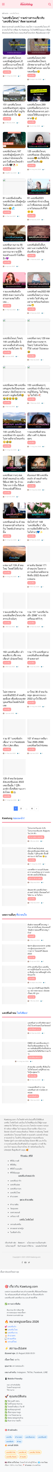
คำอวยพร (14, 1196)
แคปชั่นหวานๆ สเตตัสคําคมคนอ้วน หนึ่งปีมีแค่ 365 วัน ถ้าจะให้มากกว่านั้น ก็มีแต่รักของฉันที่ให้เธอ (13, 481)
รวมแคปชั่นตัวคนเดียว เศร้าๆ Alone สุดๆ (36, 435)
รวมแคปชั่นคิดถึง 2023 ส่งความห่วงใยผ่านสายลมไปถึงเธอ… (13, 296)
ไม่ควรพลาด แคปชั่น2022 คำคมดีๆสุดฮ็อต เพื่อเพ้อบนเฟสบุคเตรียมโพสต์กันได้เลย (14, 698)
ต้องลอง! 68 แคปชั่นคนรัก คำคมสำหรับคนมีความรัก (37, 478)
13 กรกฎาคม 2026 (22, 1061)
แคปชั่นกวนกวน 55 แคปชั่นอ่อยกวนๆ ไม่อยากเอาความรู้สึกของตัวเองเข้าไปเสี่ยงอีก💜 (13, 251)
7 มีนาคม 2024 (34, 1001)
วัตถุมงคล (14, 1208)
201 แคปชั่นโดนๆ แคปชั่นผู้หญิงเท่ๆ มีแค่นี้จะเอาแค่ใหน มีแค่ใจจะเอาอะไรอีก (13, 63)
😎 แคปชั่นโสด (11, 1329)
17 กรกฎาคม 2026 (35, 446)
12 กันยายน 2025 (10, 753)
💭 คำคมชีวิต (10, 1338)
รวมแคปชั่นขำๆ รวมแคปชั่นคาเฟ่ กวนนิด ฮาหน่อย (38, 1090)
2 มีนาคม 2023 (34, 841)
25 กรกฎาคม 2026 (10, 540)
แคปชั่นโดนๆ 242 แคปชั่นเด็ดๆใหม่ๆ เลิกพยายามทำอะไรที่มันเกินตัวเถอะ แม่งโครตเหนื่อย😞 (38, 64)
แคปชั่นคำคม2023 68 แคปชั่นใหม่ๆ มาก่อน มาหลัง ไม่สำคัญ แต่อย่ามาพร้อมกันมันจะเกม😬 (38, 298)
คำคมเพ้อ (32, 1076)
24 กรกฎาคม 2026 (35, 169)
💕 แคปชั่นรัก (10, 1326)
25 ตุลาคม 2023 (34, 961)
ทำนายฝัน (14, 1204)
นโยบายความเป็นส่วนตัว (36, 1242)
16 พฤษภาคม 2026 (35, 982)
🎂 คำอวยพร (10, 1335)
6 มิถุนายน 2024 (34, 882)
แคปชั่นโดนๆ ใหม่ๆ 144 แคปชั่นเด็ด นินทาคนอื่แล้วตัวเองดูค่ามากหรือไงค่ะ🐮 (13, 343)
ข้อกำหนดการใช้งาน (25, 1246)
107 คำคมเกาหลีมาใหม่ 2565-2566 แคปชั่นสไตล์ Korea (37, 742)
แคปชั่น (7, 72)
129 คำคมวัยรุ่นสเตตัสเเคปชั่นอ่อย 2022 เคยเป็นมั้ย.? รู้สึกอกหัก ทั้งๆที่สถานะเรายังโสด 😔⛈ (14, 785)
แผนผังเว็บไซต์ (41, 1246)
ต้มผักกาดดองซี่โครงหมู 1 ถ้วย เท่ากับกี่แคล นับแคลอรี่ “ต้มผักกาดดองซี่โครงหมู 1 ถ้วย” (39, 928)
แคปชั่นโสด (15, 1192)
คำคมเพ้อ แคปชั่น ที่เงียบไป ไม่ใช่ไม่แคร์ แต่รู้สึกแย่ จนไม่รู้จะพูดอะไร (39, 1069)
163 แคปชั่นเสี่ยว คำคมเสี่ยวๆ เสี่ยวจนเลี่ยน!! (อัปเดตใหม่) (13, 655)
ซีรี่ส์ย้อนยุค (15, 1172)
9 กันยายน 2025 (34, 360)
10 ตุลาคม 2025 (9, 497)
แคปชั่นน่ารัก (15, 1180)
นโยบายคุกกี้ (10, 1246)
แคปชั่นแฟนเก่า (35, 1057)
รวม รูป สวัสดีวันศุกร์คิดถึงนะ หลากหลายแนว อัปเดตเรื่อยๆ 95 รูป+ (38, 990)
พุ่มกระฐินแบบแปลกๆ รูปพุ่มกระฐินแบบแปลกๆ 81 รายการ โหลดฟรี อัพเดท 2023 (39, 949)
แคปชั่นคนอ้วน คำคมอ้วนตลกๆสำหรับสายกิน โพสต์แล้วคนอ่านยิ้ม (14, 527)
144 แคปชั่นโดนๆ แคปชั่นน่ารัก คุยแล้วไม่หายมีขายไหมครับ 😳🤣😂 (14, 437)
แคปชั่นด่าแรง (34, 1029)
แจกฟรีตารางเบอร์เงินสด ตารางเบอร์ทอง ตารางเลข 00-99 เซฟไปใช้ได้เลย (39, 872)
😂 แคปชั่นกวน (11, 1332)
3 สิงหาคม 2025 (9, 667)
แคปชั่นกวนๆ (15, 1188)
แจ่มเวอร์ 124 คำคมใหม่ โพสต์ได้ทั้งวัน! (13, 566)
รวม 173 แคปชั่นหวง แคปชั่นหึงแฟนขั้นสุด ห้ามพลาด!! (38, 655)
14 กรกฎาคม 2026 (10, 576)
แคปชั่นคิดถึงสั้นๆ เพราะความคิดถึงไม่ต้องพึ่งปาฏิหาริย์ (37, 248)
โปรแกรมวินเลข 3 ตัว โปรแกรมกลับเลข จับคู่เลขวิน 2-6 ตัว (39, 831)
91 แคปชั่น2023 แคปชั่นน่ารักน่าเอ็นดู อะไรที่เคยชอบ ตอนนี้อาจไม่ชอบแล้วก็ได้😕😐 (38, 204)
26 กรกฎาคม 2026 (35, 490)
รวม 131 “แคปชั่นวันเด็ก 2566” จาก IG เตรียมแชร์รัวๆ (37, 615)
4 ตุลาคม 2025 (34, 753)
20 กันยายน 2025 (34, 540)
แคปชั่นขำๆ (33, 1096)
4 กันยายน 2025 (9, 406)
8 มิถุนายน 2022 (34, 940)
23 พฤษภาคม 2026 (35, 79)
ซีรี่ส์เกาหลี (14, 1160)
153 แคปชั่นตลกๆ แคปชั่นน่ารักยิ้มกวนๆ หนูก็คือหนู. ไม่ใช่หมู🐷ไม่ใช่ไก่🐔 (38, 390)
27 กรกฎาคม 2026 (10, 800)
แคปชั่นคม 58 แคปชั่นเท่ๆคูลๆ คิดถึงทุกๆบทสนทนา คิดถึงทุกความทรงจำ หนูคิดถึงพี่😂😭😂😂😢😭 (14, 391)
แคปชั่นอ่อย (15, 1184)
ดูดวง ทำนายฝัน (35, 878)
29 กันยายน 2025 (34, 220)
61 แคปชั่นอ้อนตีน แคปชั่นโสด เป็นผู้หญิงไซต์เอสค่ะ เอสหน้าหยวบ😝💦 (14, 203)
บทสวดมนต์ (15, 1212)
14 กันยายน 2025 (10, 216)
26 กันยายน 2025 (34, 1080)
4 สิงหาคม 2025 (34, 587)
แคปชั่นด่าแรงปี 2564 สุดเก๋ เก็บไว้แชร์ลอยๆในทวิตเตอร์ (39, 1024)
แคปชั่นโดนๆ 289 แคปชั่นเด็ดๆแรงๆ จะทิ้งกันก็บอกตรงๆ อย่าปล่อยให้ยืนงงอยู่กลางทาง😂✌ (38, 111)
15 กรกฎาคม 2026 (10, 76)
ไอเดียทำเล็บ (15, 1232)
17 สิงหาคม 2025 (34, 403)
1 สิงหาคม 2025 (9, 627)
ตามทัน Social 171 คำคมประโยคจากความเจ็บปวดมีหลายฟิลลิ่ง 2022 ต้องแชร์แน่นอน (38, 571)
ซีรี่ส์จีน (13, 1164)
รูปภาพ (31, 957)
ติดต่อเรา (21, 1242)
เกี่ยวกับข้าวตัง (10, 1242)
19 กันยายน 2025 (34, 627)
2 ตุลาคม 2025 (9, 356)
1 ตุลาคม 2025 (9, 713)
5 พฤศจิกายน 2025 (10, 173)
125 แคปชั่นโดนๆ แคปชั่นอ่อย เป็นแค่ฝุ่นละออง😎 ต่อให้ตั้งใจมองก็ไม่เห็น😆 (38, 156)
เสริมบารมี (14, 1216)
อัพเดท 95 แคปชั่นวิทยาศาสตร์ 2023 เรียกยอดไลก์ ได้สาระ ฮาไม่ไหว (38, 892)
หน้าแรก (5, 13)
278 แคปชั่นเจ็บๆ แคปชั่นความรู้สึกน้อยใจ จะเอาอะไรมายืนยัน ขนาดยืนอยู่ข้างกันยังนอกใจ (39, 970)
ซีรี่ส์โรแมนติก (16, 1168)
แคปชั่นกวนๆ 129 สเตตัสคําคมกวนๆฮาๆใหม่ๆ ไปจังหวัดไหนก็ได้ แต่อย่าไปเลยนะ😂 (38, 344)
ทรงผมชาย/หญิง (17, 1228)
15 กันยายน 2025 (10, 310)
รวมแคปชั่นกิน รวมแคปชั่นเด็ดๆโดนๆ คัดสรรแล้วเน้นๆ (14, 615)
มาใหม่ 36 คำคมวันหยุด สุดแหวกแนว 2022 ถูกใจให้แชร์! (37, 695)
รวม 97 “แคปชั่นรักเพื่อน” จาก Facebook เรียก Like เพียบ (14, 742)
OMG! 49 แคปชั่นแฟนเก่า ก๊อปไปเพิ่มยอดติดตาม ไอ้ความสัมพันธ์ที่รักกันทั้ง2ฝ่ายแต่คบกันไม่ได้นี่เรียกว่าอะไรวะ (39, 1048)
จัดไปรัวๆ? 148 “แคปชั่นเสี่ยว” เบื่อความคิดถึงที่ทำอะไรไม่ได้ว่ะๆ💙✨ (38, 527)
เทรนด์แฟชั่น (15, 1224)
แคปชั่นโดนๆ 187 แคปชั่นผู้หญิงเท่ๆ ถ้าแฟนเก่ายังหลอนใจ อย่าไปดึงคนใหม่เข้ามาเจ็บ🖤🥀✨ (13, 158)
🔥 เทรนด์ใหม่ (11, 1341)
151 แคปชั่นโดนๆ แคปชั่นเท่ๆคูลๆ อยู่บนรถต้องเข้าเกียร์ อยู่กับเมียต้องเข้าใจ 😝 (14, 109)
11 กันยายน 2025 (34, 259)
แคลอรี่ (31, 936)
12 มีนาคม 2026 (9, 123)
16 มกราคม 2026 (34, 126)
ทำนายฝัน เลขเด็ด (36, 837)
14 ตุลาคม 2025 (9, 266)
